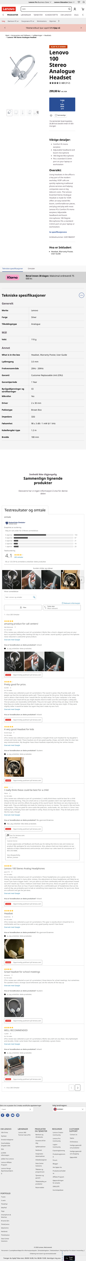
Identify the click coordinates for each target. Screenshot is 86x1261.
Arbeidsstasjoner (41, 1160)
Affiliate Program (58, 1177)
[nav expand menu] (3, 15)
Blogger (55, 1164)
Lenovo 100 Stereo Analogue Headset (62, 64)
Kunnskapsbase (58, 1190)
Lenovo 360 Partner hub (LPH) (24, 1133)
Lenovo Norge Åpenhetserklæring (7, 1170)
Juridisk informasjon (5, 1154)
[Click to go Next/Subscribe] (30, 1109)
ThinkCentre (5, 1224)
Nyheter (4, 1136)
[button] (78, 2)
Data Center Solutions (39, 1164)
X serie (3, 1200)
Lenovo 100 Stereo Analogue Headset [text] (21, 37)
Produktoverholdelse (59, 1172)
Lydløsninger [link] (37, 35)
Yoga (2, 1211)
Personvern (5, 1250)
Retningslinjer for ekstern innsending (71, 1250)
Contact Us (73, 1135)
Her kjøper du (57, 1167)
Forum (55, 1160)
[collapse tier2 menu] (58, 21)
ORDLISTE (56, 1186)
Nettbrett (38, 1150)
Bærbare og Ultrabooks (39, 1136)
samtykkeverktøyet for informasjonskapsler (23, 1250)
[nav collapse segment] (83, 15)
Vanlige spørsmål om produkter (75, 1146)
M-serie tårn (5, 1221)
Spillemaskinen (40, 1147)
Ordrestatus (74, 1142)
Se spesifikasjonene (58, 232)
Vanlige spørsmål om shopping (75, 1152)
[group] (9, 112)
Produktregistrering (59, 1155)
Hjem (7, 35)
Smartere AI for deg (40, 1142)
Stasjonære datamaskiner (40, 1155)
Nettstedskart (55, 1250)
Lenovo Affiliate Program (6, 1163)
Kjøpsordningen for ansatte (58, 1181)
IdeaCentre (5, 1228)
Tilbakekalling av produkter (40, 1182)
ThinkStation (5, 1235)
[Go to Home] (9, 9)
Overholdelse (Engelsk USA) (5, 1144)
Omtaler (31, 268)
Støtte (72, 1138)
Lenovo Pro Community (57, 1139)
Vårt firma (4, 1132)
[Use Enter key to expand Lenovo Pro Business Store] (50, 2)
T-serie (3, 1197)
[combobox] (44, 9)
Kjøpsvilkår (73, 1157)
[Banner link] (43, 28)
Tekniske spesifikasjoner (12, 268)
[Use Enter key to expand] (79, 9)
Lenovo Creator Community (58, 1133)
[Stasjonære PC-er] (35, 21)
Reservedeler (39, 1187)
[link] (84, 2)
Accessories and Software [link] (20, 35)
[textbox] (69, 1109)
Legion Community (57, 1145)
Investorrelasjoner (7, 1140)
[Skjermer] (57, 21)
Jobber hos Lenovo (7, 1159)
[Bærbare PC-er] (19, 21)
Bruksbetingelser (43, 1250)
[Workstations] (47, 21)
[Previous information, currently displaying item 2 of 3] (5, 28)
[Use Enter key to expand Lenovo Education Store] (73, 2)
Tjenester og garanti (39, 1176)
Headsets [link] (47, 35)
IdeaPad (4, 1208)
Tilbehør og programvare (39, 1170)
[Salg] (6, 21)
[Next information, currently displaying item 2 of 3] (81, 28)
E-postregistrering (59, 1151)
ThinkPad (4, 1204)
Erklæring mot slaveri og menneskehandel (43, 1254)
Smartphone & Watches (6, 1216)
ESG (2, 1149)
